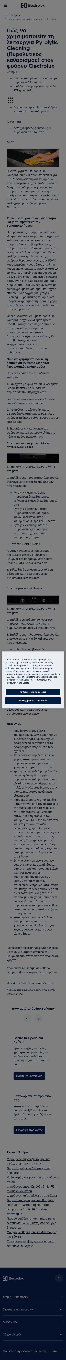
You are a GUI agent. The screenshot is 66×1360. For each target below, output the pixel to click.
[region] (33, 679)
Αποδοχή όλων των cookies (33, 700)
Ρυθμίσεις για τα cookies (33, 692)
